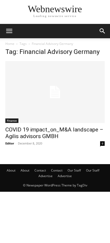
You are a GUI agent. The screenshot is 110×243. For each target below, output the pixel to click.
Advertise (45, 176)
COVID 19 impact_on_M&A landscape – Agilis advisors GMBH (54, 132)
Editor (9, 143)
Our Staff (74, 170)
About (11, 170)
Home (9, 43)
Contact (40, 170)
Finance (12, 120)
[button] (9, 31)
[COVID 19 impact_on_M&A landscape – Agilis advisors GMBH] (55, 92)
